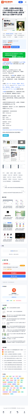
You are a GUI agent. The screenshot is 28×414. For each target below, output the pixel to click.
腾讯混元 (8, 87)
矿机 (14, 388)
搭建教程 (22, 378)
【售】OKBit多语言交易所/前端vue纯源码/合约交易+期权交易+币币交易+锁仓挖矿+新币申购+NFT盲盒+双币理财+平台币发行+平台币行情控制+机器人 (13, 367)
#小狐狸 (19, 173)
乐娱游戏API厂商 (6, 393)
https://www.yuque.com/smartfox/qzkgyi (13, 129)
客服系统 (16, 386)
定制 (21, 388)
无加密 (12, 393)
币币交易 (9, 384)
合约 (15, 382)
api (14, 378)
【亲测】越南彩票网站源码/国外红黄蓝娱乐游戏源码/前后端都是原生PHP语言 (13, 364)
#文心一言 (10, 175)
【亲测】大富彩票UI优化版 (9, 351)
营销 (13, 75)
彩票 (19, 391)
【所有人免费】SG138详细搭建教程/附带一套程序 (13, 349)
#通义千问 (15, 175)
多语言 (11, 378)
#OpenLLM (20, 179)
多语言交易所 (5, 391)
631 (8, 300)
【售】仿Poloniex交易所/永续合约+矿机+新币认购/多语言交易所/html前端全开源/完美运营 (13, 356)
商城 (18, 384)
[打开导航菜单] (25, 2)
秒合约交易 (15, 391)
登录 (20, 2)
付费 (17, 388)
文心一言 (9, 83)
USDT (21, 386)
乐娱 (22, 391)
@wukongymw (8, 56)
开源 (7, 65)
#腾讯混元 (5, 179)
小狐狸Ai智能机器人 (7, 62)
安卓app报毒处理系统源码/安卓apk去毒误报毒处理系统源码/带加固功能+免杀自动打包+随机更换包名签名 (13, 360)
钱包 (8, 388)
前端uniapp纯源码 (6, 386)
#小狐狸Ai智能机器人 (16, 181)
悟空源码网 (14, 293)
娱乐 (10, 391)
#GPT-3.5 (9, 177)
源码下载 (4, 378)
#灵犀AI (9, 179)
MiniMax (14, 83)
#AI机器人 (5, 175)
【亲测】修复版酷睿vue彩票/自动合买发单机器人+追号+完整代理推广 (13, 362)
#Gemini (14, 177)
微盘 (24, 388)
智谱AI (18, 83)
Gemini (19, 85)
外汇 (11, 388)
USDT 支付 (16, 46)
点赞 (10, 37)
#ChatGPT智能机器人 (7, 181)
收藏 (21, 37)
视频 (4, 380)
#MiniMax (20, 175)
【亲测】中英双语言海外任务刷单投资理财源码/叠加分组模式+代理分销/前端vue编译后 (13, 369)
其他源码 (8, 33)
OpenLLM (5, 89)
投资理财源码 (10, 382)
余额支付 (7, 46)
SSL (20, 376)
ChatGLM (17, 87)
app (13, 376)
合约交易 (4, 384)
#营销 (8, 173)
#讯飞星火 (19, 177)
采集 (15, 380)
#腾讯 (15, 173)
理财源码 (14, 384)
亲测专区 (11, 33)
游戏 (21, 382)
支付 (18, 380)
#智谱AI (4, 177)
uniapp (11, 380)
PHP (4, 376)
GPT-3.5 (7, 85)
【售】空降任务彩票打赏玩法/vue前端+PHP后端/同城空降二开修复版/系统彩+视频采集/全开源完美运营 (13, 358)
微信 (22, 380)
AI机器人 (11, 63)
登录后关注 (14, 297)
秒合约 (4, 388)
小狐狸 (4, 91)
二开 (16, 376)
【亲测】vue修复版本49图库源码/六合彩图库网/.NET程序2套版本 (12, 354)
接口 (10, 376)
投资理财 (4, 382)
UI (8, 378)
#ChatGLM (15, 179)
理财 (18, 378)
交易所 (7, 380)
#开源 (11, 173)
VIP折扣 (22, 265)
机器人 (12, 386)
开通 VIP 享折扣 (14, 278)
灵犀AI (12, 87)
